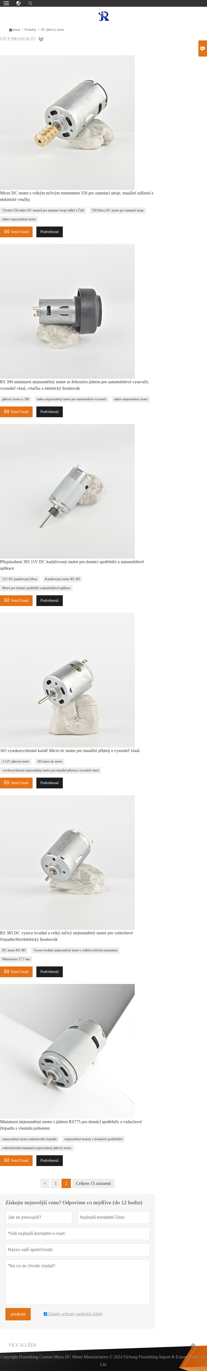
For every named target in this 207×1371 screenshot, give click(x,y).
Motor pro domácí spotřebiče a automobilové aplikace (36, 588)
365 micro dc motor (49, 761)
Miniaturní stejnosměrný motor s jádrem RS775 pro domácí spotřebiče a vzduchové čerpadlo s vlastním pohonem (71, 1124)
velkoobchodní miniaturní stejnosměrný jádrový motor (36, 1148)
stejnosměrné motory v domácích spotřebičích (93, 1139)
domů (14, 29)
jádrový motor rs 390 (15, 399)
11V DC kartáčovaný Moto (19, 579)
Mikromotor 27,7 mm (16, 959)
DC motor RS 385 (14, 950)
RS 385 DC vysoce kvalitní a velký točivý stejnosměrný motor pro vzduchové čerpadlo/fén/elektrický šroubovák (66, 936)
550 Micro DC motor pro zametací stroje (118, 210)
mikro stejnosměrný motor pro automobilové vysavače (71, 399)
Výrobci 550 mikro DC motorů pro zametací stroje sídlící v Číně (43, 210)
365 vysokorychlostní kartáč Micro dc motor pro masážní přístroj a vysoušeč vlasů (70, 750)
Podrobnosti (49, 232)
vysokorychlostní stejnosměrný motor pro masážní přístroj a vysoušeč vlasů (50, 770)
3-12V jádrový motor (15, 761)
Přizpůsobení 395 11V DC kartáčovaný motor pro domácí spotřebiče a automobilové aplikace (72, 564)
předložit (18, 1314)
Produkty (30, 30)
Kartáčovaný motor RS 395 (62, 579)
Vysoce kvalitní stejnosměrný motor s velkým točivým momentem (75, 950)
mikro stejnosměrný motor (19, 219)
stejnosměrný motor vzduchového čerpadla (29, 1139)
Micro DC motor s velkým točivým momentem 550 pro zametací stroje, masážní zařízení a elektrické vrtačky (76, 196)
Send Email (16, 231)
